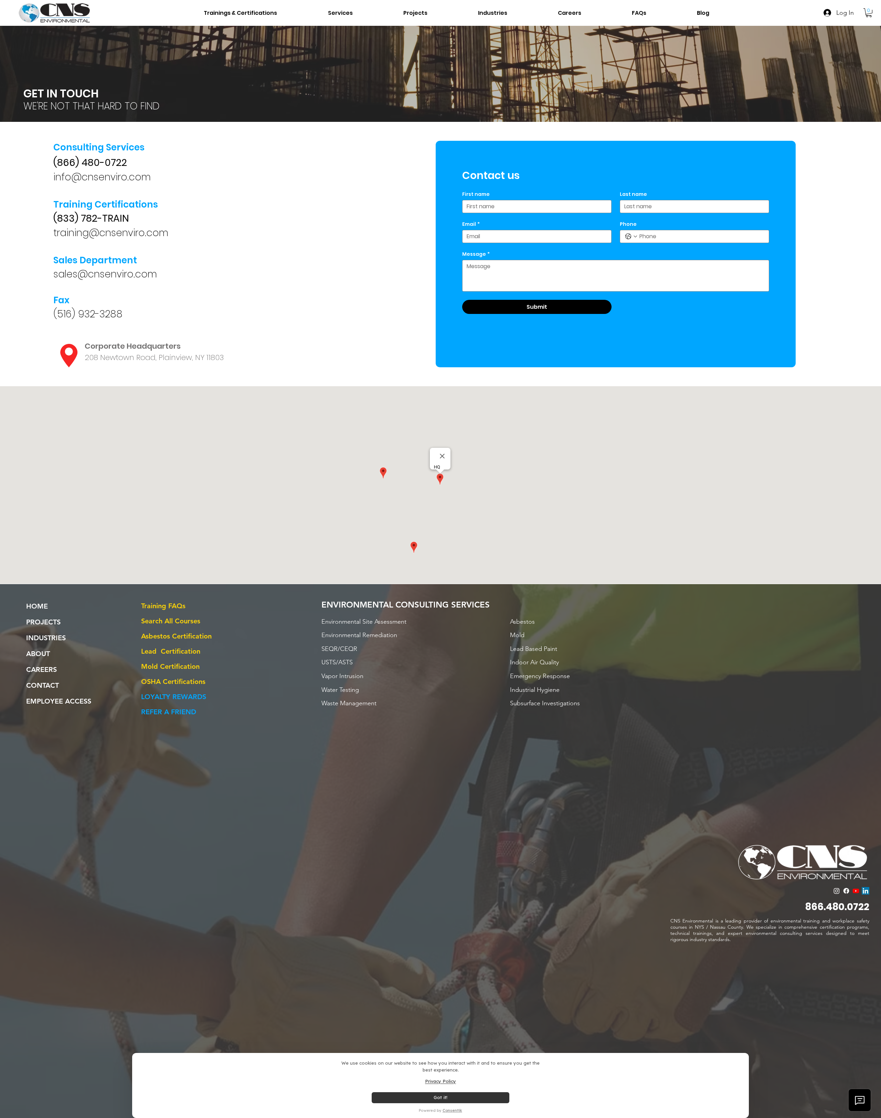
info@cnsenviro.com (102, 177)
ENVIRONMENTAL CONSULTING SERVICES (405, 605)
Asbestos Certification (176, 636)
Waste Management (348, 703)
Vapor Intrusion (342, 676)
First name (476, 194)
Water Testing (340, 690)
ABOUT (38, 654)
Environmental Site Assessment (363, 621)
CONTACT (42, 685)
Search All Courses (170, 621)
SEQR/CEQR (339, 649)
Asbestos (522, 621)
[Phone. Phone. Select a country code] (631, 236)
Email (471, 224)
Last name (633, 194)
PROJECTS (43, 622)
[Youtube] (856, 891)
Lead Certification (170, 651)
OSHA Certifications (173, 681)
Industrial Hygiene (535, 690)
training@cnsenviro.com (110, 233)
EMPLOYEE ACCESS (58, 701)
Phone (628, 224)
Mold (517, 635)
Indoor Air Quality (534, 662)
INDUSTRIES (46, 638)
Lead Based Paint (533, 649)
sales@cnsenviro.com (105, 274)
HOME (37, 606)
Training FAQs (163, 606)
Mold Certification (170, 666)
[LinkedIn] (865, 891)
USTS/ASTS (337, 662)
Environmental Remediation (359, 635)
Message (476, 254)
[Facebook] (846, 891)
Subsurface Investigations (545, 703)
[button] (472, 13)
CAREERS (41, 669)
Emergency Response (540, 676)
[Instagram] (836, 891)
